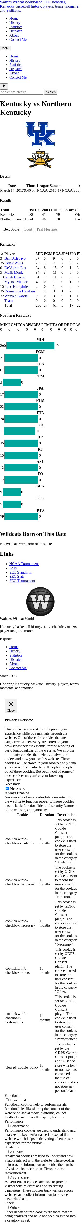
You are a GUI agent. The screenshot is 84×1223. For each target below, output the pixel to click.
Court (28, 229)
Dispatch (15, 31)
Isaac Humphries (16, 287)
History (14, 23)
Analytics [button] (12, 1147)
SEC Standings (20, 572)
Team (8, 301)
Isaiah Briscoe (14, 277)
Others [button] (9, 1203)
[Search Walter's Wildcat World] (4, 86)
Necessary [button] (12, 784)
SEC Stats (16, 576)
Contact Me (18, 40)
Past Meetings (47, 229)
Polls (13, 568)
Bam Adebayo (15, 258)
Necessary (17, 789)
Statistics (15, 27)
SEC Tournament (22, 581)
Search (51, 92)
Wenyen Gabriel (16, 296)
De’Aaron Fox (15, 268)
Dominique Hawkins (19, 291)
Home (13, 18)
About (14, 35)
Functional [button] (12, 1096)
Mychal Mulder (15, 282)
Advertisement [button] (15, 1173)
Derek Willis (13, 263)
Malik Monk (13, 272)
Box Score (11, 229)
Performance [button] (14, 1121)
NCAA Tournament (24, 564)
